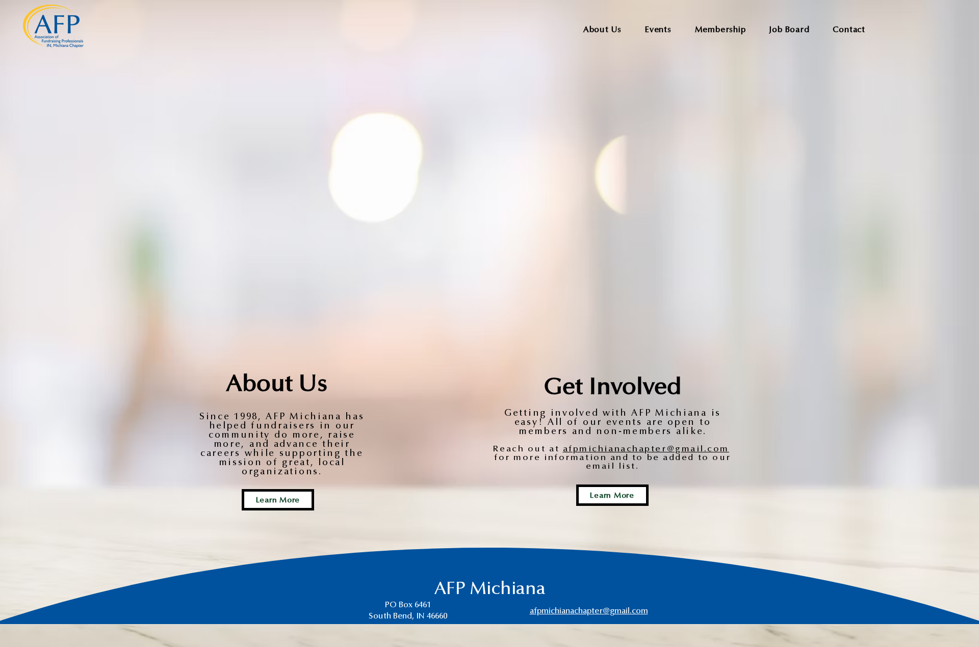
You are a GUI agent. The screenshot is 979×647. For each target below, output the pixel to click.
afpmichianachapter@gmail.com (646, 449)
